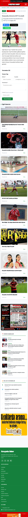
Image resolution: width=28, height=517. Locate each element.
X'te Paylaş (14, 24)
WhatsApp (7, 28)
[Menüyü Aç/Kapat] (25, 4)
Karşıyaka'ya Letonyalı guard (12, 403)
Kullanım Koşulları (5, 495)
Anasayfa (4, 7)
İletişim (2, 491)
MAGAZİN (3, 479)
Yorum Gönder (7, 98)
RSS (2, 497)
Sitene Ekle (3, 499)
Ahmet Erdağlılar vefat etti (11, 393)
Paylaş (6, 24)
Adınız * (4, 76)
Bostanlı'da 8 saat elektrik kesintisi (13, 385)
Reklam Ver (3, 489)
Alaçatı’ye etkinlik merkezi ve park (13, 408)
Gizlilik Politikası (4, 493)
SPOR (8, 7)
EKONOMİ (3, 471)
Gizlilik (24, 513)
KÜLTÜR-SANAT (4, 473)
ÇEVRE (2, 475)
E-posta (16, 76)
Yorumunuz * (5, 82)
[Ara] (2, 4)
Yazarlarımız (4, 501)
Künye (2, 487)
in (8, 460)
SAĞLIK (2, 481)
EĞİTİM (2, 477)
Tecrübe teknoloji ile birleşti (14, 339)
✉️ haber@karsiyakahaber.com (8, 509)
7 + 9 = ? (7, 92)
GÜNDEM (3, 467)
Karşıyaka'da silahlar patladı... (12, 389)
